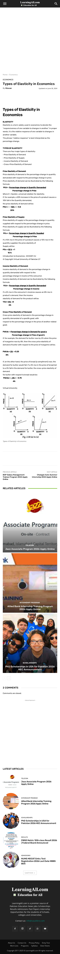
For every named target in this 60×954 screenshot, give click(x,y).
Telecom (29, 545)
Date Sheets (45, 946)
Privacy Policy (34, 943)
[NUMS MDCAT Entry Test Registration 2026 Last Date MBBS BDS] (11, 860)
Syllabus (34, 946)
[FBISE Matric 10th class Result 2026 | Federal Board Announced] (11, 840)
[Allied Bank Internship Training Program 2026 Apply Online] (30, 583)
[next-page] (9, 678)
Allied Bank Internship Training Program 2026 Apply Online (30, 607)
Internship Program (30, 603)
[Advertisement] (30, 42)
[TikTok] (30, 929)
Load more (29, 873)
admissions (25, 855)
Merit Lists (14, 946)
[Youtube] (45, 929)
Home (5, 74)
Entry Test (46, 943)
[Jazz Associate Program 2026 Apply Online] (30, 522)
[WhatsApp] (37, 929)
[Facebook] (15, 929)
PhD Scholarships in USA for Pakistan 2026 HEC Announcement (30, 668)
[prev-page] (4, 678)
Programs (25, 946)
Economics (13, 74)
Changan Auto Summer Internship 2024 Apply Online (44, 476)
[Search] (56, 3)
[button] (4, 3)
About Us (11, 943)
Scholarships (30, 663)
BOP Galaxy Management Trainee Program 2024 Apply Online (15, 477)
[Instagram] (22, 928)
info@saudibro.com (35, 920)
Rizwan (8, 88)
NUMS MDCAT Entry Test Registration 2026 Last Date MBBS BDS (38, 861)
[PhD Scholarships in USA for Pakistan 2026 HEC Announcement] (30, 643)
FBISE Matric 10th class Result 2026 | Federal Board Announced (39, 841)
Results (24, 837)
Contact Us (22, 943)
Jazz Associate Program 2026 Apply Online (30, 549)
